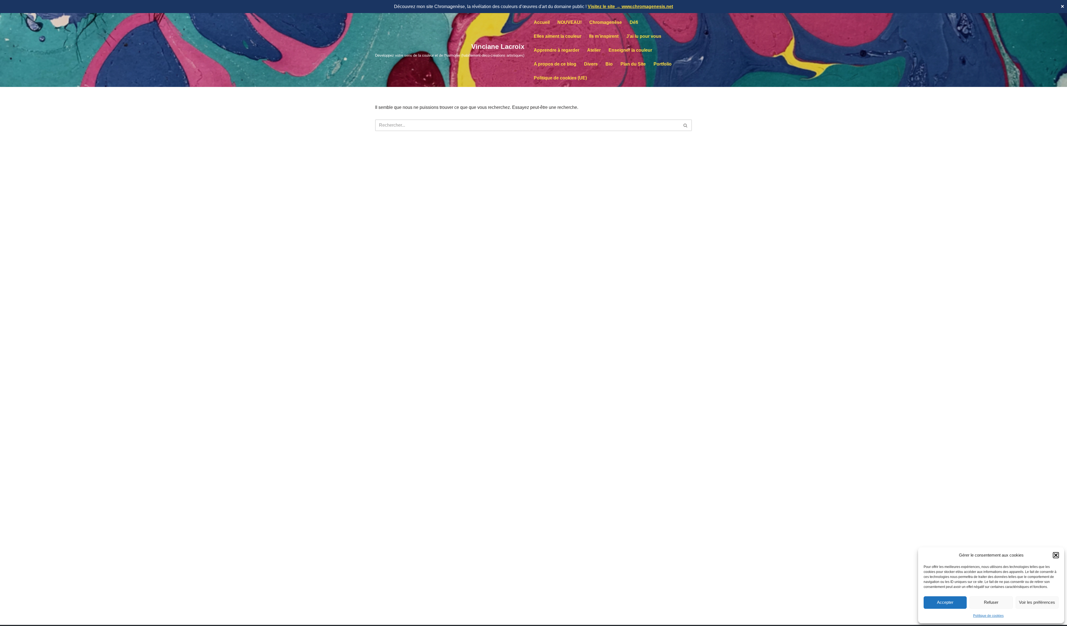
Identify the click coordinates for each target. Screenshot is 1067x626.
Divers (591, 64)
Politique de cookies (988, 616)
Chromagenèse (605, 22)
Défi (634, 22)
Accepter (945, 602)
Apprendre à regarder (556, 50)
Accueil (542, 22)
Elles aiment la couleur (557, 36)
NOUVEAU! (569, 22)
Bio (609, 64)
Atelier (594, 50)
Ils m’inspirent (604, 36)
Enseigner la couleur (630, 50)
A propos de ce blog (555, 64)
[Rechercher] (685, 125)
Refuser (991, 602)
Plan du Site (633, 64)
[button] (1056, 555)
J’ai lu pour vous (643, 36)
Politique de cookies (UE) (560, 78)
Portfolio (663, 64)
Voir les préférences (1037, 602)
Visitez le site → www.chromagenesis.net (630, 6)
